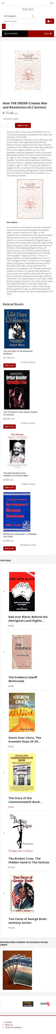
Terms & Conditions (13, 1027)
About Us (9, 1025)
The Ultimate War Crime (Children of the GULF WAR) (15, 474)
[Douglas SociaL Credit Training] (17, 970)
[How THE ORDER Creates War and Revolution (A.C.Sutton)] (28, 70)
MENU (47, 33)
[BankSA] (45, 1004)
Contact (8, 1022)
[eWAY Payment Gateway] (28, 1004)
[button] (11, 1004)
